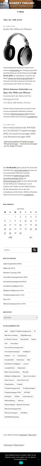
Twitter (17, 396)
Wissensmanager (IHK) (19, 114)
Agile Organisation (10, 264)
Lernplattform (32, 117)
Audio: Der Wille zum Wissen (17, 29)
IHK (6, 343)
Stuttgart (7, 396)
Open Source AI (23, 380)
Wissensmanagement (11, 304)
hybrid (33, 339)
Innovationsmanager (12, 352)
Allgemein (7, 268)
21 (10, 229)
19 (36, 225)
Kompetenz (22, 356)
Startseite (23, 435)
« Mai (10, 237)
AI (35, 331)
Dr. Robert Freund (19, 3)
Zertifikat (24, 413)
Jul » (30, 237)
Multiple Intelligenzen (11, 291)
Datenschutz (18, 445)
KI (14, 356)
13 (5, 225)
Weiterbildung (9, 401)
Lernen (26, 364)
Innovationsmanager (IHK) (13, 178)
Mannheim (21, 368)
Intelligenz (27, 352)
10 (26, 221)
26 (36, 229)
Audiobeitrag (15, 70)
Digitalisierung (26, 335)
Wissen (21, 401)
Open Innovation (29, 376)
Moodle (25, 372)
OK (21, 463)
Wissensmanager (11, 413)
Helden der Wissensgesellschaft (20, 78)
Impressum (8, 445)
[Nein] (38, 459)
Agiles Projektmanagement (20, 331)
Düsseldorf (24, 339)
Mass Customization (12, 372)
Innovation (14, 343)
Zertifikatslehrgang (11, 417)
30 (20, 233)
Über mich (32, 435)
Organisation (9, 384)
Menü (21, 12)
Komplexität (9, 360)
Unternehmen (28, 396)
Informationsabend (21, 170)
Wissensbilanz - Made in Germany (17, 405)
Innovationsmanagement (12, 277)
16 (20, 225)
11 (31, 221)
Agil (5, 331)
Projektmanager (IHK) (21, 176)
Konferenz (20, 360)
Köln (28, 360)
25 (31, 229)
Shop (5, 299)
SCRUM (27, 392)
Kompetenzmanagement (12, 282)
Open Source (9, 380)
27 (5, 233)
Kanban (7, 356)
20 (5, 229)
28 (10, 233)
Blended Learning (10, 273)
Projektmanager (29, 388)
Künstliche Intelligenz (11, 286)
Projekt (19, 384)
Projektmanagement (11, 295)
